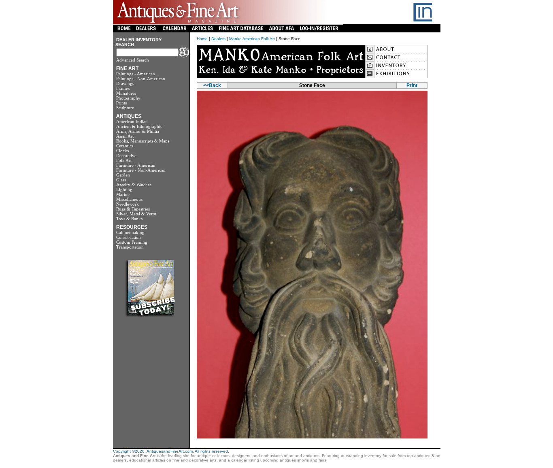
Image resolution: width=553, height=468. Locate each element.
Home (202, 38)
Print (411, 85)
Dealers (218, 38)
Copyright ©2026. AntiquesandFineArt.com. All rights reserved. (171, 451)
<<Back (212, 85)
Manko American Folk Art (252, 38)
